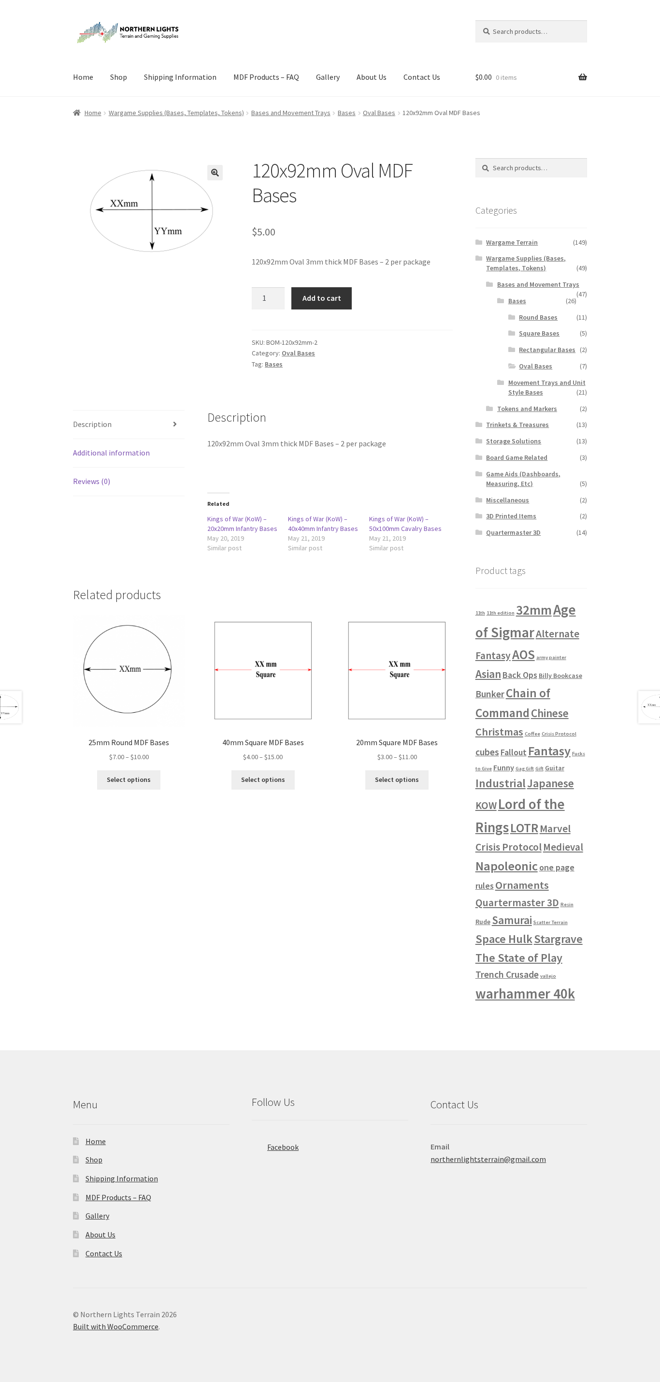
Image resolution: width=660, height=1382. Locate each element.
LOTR (524, 828)
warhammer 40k (525, 993)
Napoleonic (506, 866)
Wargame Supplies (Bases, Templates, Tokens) (176, 112)
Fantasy (549, 751)
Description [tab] (92, 424)
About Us (372, 77)
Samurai (512, 920)
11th (480, 613)
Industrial (500, 783)
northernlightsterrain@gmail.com (488, 1159)
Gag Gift (525, 768)
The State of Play (518, 957)
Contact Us (421, 77)
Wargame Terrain (512, 242)
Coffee (532, 734)
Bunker (489, 694)
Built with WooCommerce (115, 1326)
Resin (567, 904)
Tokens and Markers (527, 408)
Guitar (554, 768)
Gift (539, 768)
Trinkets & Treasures (517, 424)
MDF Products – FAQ (266, 77)
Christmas (499, 731)
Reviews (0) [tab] (91, 481)
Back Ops (519, 674)
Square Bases (539, 333)
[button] (215, 172)
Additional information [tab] (111, 452)
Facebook (283, 1147)
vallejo (548, 976)
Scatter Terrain (550, 922)
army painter (551, 657)
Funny (503, 767)
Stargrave (558, 938)
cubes (487, 752)
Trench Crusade (507, 974)
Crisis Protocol (559, 734)
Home (83, 77)
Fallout (514, 752)
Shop (118, 77)
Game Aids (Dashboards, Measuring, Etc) (523, 479)
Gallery (328, 77)
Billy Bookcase (560, 675)
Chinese (550, 713)
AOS (523, 654)
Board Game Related (516, 457)
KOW (486, 805)
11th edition (501, 613)
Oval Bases (379, 112)
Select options (129, 779)
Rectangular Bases (547, 349)
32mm (534, 610)
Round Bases (538, 317)
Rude (482, 921)
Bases (347, 112)
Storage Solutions (513, 441)
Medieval (563, 847)
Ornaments (522, 885)
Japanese (550, 783)
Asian (488, 674)
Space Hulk (503, 938)
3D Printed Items (511, 516)
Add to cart (321, 298)
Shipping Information (180, 77)
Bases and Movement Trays (290, 112)
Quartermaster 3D (513, 532)
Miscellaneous (507, 500)
